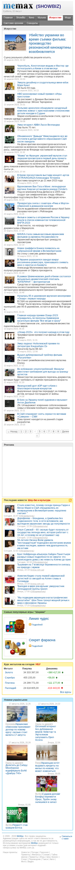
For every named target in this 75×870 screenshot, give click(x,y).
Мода (68, 17)
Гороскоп (44, 852)
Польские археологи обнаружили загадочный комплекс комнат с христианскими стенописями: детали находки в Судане (43, 111)
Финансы (36, 854)
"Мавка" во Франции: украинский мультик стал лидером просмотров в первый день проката (42, 157)
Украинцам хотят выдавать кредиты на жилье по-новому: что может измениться (47, 767)
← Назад (12, 431)
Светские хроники (13, 23)
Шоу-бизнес (52, 857)
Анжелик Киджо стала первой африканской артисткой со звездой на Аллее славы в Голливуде (41, 578)
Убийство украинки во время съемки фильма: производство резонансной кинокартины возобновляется (50, 43)
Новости (25, 852)
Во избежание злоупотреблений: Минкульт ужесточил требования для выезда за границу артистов (42, 372)
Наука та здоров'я (44, 724)
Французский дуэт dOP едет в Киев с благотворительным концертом (37, 387)
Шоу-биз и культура (39, 500)
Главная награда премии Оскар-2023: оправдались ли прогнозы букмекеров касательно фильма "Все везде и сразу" (39, 318)
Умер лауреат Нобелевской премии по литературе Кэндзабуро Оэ (38, 345)
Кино (31, 17)
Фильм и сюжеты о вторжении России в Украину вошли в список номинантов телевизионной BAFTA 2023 (43, 220)
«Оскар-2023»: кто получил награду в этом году (43, 332)
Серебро (10, 677)
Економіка (10, 724)
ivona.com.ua (37, 570)
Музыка (42, 17)
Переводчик (35, 859)
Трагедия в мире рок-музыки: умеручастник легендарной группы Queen (40, 587)
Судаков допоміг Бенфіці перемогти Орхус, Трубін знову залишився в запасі (47, 798)
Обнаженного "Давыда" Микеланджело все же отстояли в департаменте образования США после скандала (42, 139)
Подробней (37, 624)
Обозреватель (27, 516)
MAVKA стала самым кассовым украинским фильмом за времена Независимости (40, 235)
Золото (9, 672)
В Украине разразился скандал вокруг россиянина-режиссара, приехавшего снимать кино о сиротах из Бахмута (42, 262)
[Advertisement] (33, 462)
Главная (8, 17)
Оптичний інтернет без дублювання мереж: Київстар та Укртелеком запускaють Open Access (45, 733)
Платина (10, 683)
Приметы (25, 854)
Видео (31, 861)
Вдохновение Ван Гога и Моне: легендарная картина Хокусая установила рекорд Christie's (42, 188)
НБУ (38, 664)
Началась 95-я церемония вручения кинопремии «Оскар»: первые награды (44, 297)
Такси (45, 859)
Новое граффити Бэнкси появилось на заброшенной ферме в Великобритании (39, 249)
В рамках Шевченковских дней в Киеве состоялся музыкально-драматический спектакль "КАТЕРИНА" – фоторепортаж (44, 279)
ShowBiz (20, 17)
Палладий (10, 688)
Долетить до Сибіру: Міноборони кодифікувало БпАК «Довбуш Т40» (17, 769)
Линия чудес (39, 619)
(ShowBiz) (48, 6)
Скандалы (32, 23)
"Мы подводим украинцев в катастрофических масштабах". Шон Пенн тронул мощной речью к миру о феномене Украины (43, 600)
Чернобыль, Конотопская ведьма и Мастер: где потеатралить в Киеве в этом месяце (43, 67)
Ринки (38, 763)
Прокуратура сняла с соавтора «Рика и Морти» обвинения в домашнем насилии (43, 204)
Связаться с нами (67, 837)
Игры (42, 857)
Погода (34, 852)
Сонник (46, 854)
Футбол (38, 794)
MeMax (20, 836)
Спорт (24, 859)
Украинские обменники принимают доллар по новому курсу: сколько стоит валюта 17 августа (18, 729)
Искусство (55, 17)
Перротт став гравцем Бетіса (17, 826)
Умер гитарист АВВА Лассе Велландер (38, 124)
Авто (52, 859)
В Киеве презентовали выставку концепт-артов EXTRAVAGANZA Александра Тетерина (43, 176)
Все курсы (65, 692)
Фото (23, 861)
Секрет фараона (42, 640)
